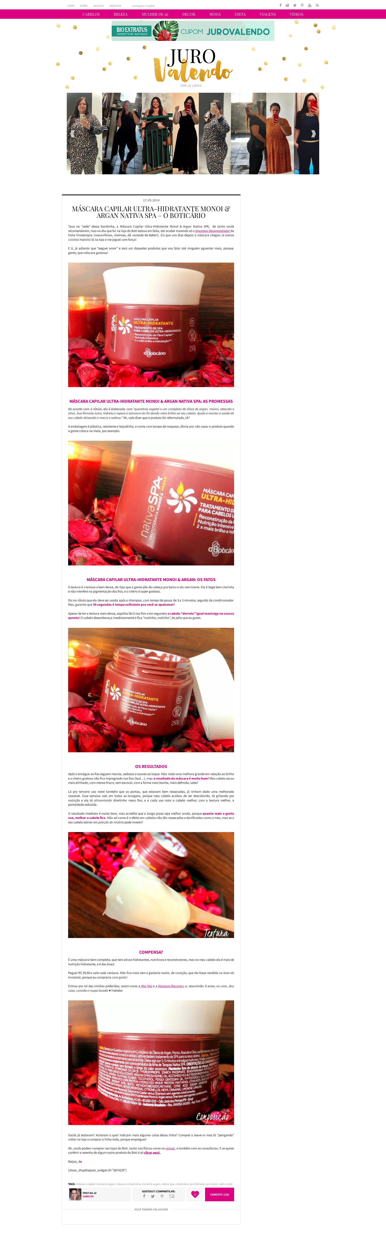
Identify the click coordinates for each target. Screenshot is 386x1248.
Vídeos (296, 14)
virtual (170, 1148)
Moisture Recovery (171, 986)
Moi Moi (146, 986)
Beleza (121, 14)
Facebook (144, 1196)
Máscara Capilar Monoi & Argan (95, 1184)
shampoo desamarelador (213, 231)
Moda (215, 14)
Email (172, 1196)
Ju (94, 1193)
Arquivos (115, 5)
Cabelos (91, 14)
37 (195, 1194)
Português (138, 5)
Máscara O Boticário (128, 1184)
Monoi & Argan (151, 1184)
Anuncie (98, 5)
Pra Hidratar (197, 1184)
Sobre (84, 5)
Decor (188, 14)
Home (70, 5)
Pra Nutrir (212, 1184)
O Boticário (182, 1184)
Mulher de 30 (155, 14)
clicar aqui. (152, 1152)
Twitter (153, 1196)
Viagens (268, 14)
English (151, 5)
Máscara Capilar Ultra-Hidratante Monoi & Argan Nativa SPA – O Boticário (151, 212)
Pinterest (162, 1196)
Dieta (240, 14)
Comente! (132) (219, 1194)
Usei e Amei (226, 1184)
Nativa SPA (168, 1184)
